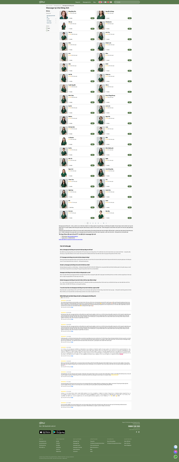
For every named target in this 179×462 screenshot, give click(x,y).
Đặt (92, 18)
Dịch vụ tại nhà (49, 5)
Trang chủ (77, 2)
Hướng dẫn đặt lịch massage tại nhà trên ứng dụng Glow (71, 239)
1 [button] (87, 223)
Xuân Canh (49, 22)
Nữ (48, 30)
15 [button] (103, 223)
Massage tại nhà (87, 2)
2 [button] (90, 223)
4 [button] (95, 223)
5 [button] (98, 223)
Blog (94, 2)
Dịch (72, 307)
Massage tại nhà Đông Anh (68, 5)
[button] (106, 223)
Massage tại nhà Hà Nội (51, 16)
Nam (49, 28)
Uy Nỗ (48, 18)
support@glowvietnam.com (134, 429)
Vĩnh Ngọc (49, 20)
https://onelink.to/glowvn (73, 236)
